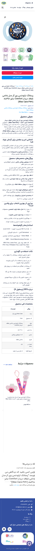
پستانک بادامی (8, 108)
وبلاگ (23, 8)
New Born (24, 112)
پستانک (27, 86)
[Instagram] (10, 529)
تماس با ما (13, 8)
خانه (32, 86)
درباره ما (19, 8)
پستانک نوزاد (19, 86)
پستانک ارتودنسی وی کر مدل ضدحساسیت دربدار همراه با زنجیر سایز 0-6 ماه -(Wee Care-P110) (18, 399)
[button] (2, 7)
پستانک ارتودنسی (17, 108)
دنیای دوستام (30, 8)
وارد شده (16, 485)
